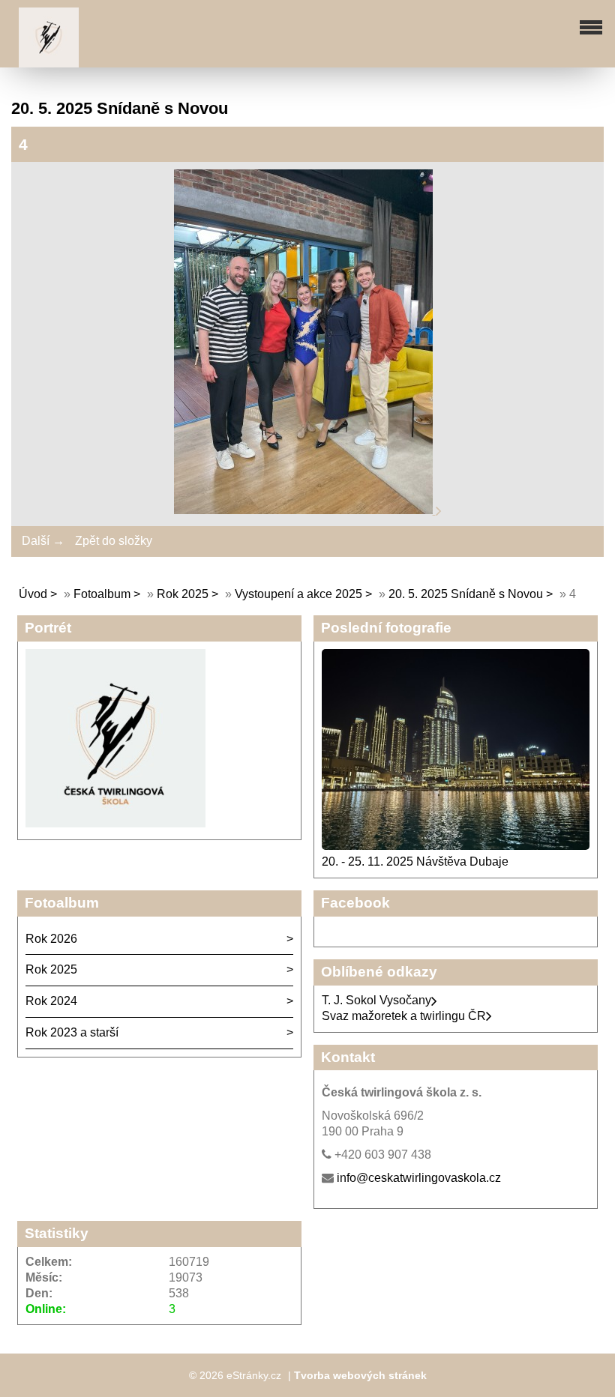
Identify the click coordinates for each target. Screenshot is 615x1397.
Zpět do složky (113, 540)
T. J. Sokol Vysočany (376, 1000)
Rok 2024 (51, 1001)
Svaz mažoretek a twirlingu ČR (404, 1016)
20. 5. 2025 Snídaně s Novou (465, 594)
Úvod (33, 594)
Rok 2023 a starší (72, 1032)
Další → (43, 540)
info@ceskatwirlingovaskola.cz (419, 1177)
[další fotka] (439, 510)
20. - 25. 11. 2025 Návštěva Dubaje (415, 861)
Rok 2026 (51, 938)
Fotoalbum (102, 594)
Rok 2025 (182, 594)
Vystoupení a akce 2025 (298, 594)
